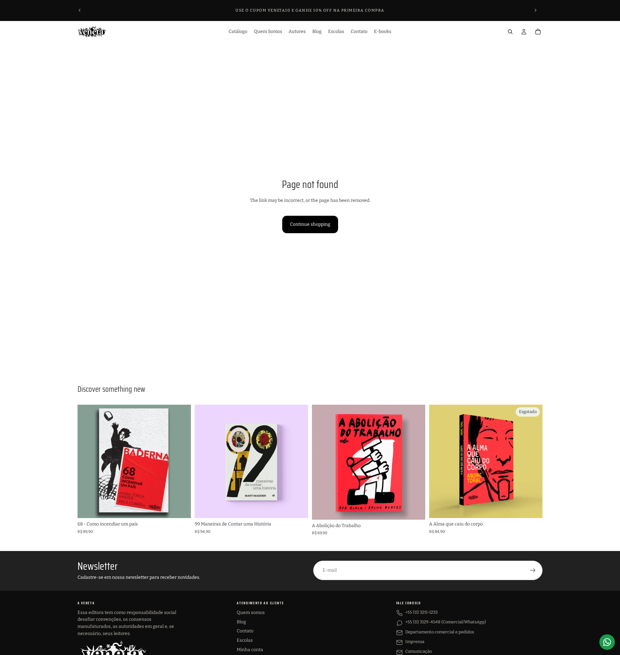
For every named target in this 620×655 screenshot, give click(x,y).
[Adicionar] (181, 508)
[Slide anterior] (80, 10)
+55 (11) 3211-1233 (421, 612)
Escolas (245, 640)
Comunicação (418, 651)
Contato (245, 631)
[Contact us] (607, 642)
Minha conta (250, 649)
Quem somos (251, 612)
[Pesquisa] (510, 32)
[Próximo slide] (535, 10)
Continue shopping (310, 224)
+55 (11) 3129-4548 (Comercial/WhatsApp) (445, 621)
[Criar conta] (533, 570)
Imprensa (414, 641)
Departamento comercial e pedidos (439, 631)
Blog (241, 622)
